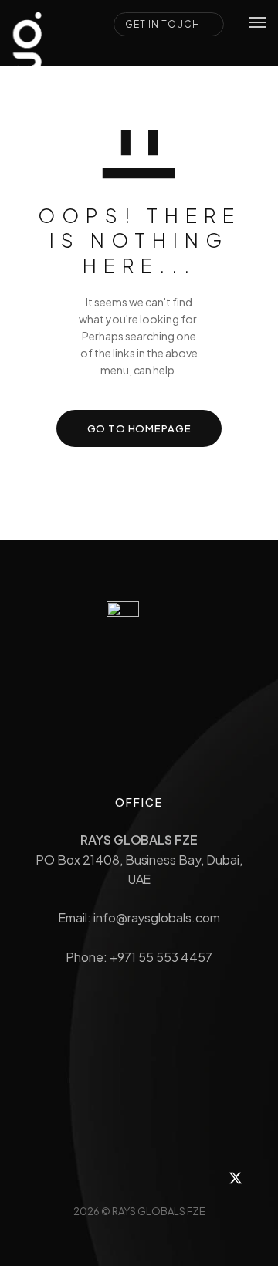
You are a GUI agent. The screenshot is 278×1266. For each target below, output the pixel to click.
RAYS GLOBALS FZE (158, 1211)
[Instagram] (81, 1178)
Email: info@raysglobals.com (139, 917)
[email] (197, 1178)
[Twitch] (120, 1178)
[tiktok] (158, 1178)
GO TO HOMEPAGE (139, 428)
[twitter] (236, 1178)
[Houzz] (42, 1178)
